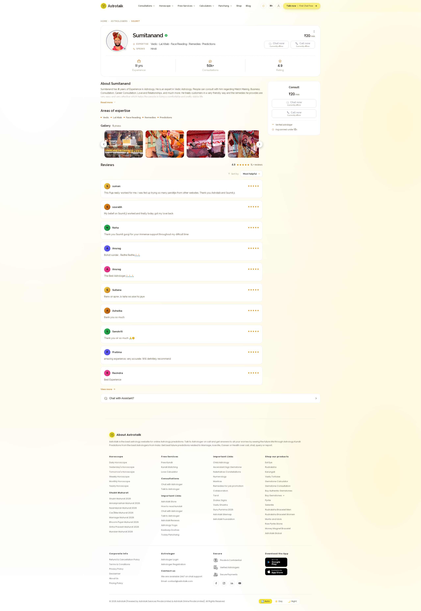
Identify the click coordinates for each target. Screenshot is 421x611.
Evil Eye (268, 462)
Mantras (217, 481)
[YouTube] (240, 583)
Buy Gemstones (273, 495)
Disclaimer (115, 573)
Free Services (185, 6)
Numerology (219, 476)
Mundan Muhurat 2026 (121, 531)
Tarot (216, 495)
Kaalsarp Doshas (170, 530)
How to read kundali (171, 506)
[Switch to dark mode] (263, 6)
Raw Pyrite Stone (274, 523)
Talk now (299, 6)
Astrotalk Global (273, 533)
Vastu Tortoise (272, 476)
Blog (248, 6)
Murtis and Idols (273, 519)
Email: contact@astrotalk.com (177, 581)
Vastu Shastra (220, 504)
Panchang (224, 6)
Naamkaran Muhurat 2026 (123, 508)
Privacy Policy (116, 568)
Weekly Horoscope (119, 476)
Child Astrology (221, 462)
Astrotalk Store (168, 501)
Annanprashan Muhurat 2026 (124, 503)
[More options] (314, 31)
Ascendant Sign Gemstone (227, 467)
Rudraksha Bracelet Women (280, 514)
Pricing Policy (116, 583)
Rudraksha (270, 467)
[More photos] (259, 144)
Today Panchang (170, 534)
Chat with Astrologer (172, 484)
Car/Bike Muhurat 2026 (121, 512)
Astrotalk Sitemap (222, 514)
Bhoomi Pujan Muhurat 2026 (124, 522)
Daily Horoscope (118, 462)
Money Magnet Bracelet (278, 528)
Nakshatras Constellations (227, 471)
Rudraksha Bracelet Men (278, 509)
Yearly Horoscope (118, 486)
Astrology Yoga (169, 525)
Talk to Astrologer (170, 489)
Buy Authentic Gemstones (278, 490)
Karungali (270, 471)
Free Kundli (167, 462)
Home (104, 21)
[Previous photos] (104, 144)
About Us (113, 578)
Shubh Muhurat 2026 (120, 498)
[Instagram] (224, 583)
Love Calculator (169, 471)
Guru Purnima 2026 (223, 509)
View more (106, 389)
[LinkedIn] (232, 583)
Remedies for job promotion (228, 486)
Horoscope (165, 6)
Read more (107, 102)
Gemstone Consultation (277, 486)
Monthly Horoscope (119, 481)
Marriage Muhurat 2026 (121, 517)
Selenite (269, 504)
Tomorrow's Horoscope (122, 471)
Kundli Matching (169, 467)
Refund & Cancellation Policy (124, 559)
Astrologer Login (169, 559)
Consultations (145, 6)
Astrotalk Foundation (224, 519)
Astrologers (119, 21)
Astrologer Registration (173, 564)
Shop (239, 6)
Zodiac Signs (220, 500)
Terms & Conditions (119, 564)
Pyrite (268, 500)
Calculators (205, 6)
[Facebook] (216, 583)
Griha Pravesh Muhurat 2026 (124, 526)
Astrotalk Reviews (170, 520)
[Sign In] (279, 6)
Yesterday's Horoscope (121, 467)
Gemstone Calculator (276, 481)
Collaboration (220, 490)
